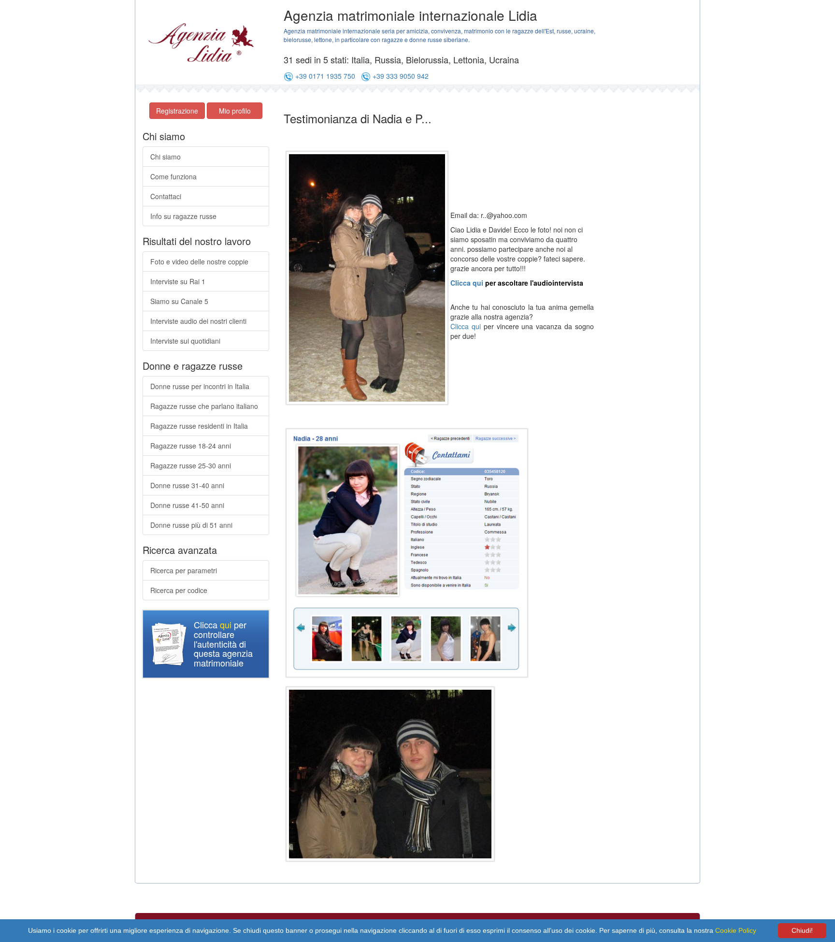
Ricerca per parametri (183, 570)
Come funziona (173, 176)
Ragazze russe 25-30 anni (190, 465)
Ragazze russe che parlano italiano (204, 406)
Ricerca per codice (178, 590)
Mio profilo (235, 111)
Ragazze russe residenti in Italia (199, 426)
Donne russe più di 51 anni (191, 525)
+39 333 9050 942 (401, 76)
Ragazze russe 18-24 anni (190, 445)
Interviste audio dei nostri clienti (198, 321)
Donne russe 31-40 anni (187, 485)
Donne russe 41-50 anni (187, 505)
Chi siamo (165, 156)
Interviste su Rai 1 (177, 281)
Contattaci (165, 196)
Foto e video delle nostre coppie (199, 261)
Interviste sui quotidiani (185, 341)
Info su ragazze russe (183, 216)
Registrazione (177, 111)
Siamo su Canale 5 (179, 301)
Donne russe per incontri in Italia (199, 386)
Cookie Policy (735, 930)
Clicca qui (466, 283)
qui (225, 624)
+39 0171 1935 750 (325, 76)
